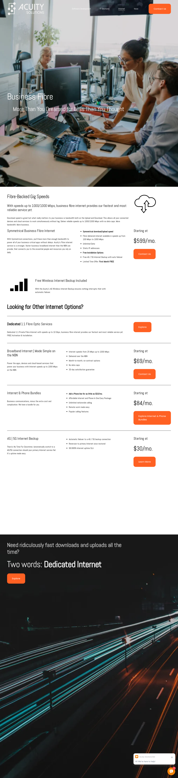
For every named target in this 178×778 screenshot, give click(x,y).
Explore (142, 327)
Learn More (144, 461)
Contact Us (160, 8)
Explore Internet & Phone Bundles (152, 418)
